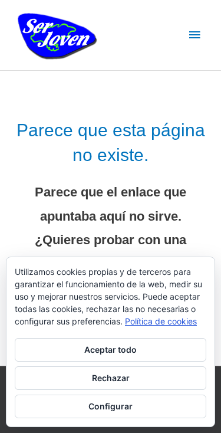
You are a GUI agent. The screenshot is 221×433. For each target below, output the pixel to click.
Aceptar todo (110, 350)
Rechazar (111, 378)
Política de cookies (161, 321)
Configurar (110, 406)
